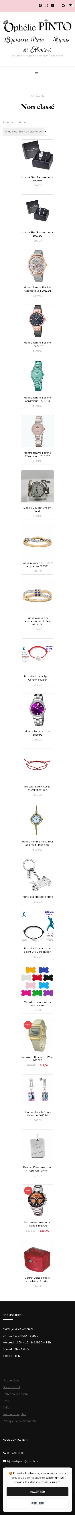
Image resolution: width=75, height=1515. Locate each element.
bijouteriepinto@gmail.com (23, 1461)
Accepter (37, 1491)
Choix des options (37, 540)
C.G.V (6, 1407)
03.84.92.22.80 (15, 1453)
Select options (37, 982)
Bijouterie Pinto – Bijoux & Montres (37, 44)
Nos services (11, 1380)
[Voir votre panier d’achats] (70, 5)
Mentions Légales (14, 1414)
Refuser (37, 1503)
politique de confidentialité (28, 1477)
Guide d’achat (11, 1387)
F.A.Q (6, 1400)
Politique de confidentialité (20, 1421)
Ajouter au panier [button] (37, 155)
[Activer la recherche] (63, 6)
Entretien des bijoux (15, 1394)
